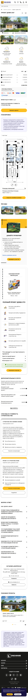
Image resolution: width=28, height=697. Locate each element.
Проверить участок (14, 259)
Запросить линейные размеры (14, 197)
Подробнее (14, 492)
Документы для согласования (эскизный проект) (7, 388)
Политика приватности (14, 682)
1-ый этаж (4, 135)
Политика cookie (14, 683)
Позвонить (14, 578)
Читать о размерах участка (9, 255)
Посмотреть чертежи (14, 370)
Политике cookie (16, 691)
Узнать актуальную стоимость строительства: (10, 104)
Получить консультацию (14, 450)
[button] (2, 624)
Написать (14, 584)
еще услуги (13, 408)
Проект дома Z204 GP (8, 613)
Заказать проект (14, 110)
